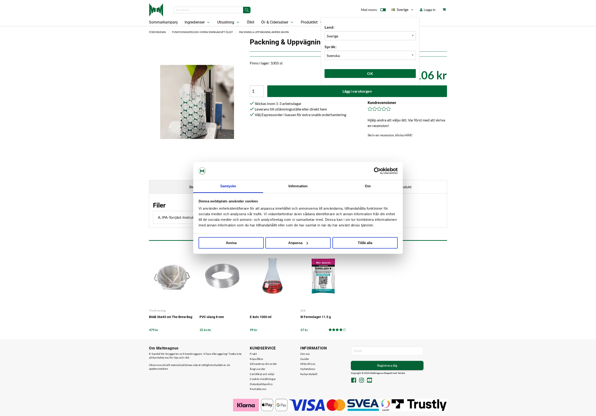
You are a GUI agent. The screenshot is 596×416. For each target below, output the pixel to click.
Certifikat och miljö (262, 374)
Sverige (400, 10)
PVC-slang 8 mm (212, 317)
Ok (370, 73)
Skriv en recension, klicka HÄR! (390, 135)
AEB (303, 310)
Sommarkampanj (163, 22)
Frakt (253, 354)
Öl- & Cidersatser (275, 22)
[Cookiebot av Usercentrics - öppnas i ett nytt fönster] (377, 171)
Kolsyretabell (308, 374)
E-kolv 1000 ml (260, 317)
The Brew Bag (157, 310)
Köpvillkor (256, 359)
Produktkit (309, 22)
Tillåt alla (365, 243)
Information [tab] (298, 186)
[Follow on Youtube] (369, 380)
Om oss (305, 354)
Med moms (369, 10)
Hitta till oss (307, 364)
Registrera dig (387, 365)
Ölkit (250, 22)
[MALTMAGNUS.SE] (156, 9)
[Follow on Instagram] (362, 380)
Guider (304, 359)
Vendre (401, 373)
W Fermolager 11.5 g (315, 317)
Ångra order (257, 369)
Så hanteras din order (263, 364)
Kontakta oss (258, 389)
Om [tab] (368, 186)
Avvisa (231, 243)
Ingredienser (195, 22)
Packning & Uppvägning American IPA (264, 32)
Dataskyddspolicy (261, 384)
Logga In (429, 10)
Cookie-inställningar (263, 379)
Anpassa (295, 243)
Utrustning (226, 22)
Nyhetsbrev (307, 369)
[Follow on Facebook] (354, 380)
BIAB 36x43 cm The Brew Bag (170, 317)
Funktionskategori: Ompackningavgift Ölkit (202, 32)
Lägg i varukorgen (357, 91)
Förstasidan (157, 32)
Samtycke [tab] (228, 186)
